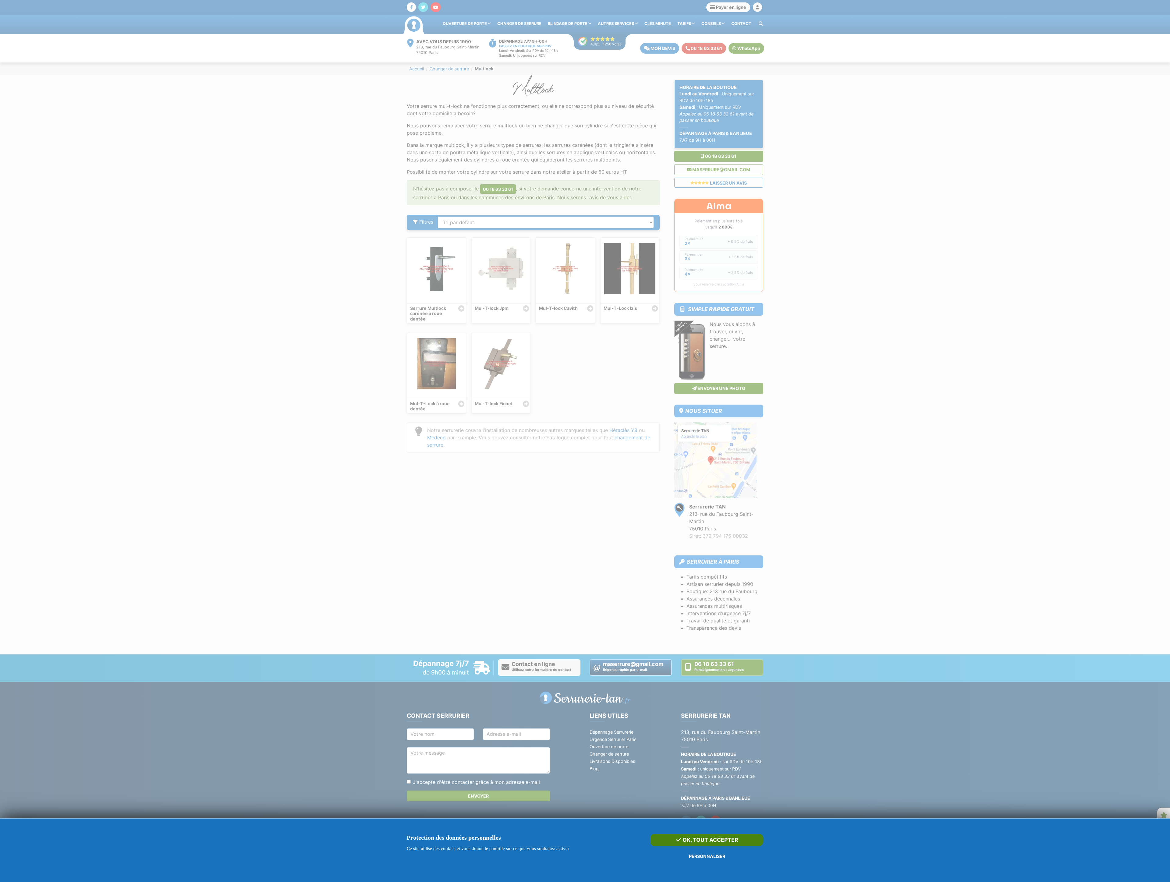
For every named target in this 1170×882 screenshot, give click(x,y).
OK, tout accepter (709, 840)
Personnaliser (707, 856)
